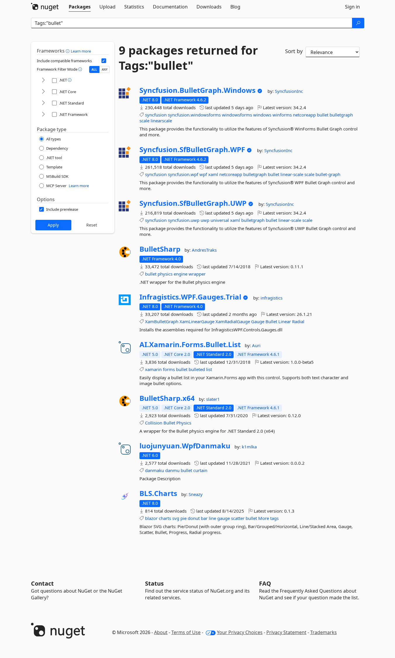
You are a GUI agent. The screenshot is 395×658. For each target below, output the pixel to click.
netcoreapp (304, 115)
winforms (282, 115)
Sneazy (196, 494)
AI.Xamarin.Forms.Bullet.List (190, 344)
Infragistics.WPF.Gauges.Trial (190, 297)
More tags (268, 518)
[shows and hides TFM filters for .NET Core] (43, 92)
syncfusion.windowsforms (194, 115)
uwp (205, 220)
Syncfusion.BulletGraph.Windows (197, 90)
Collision (153, 423)
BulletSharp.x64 (167, 398)
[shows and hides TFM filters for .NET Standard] (43, 103)
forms (169, 369)
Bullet (271, 321)
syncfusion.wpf (183, 174)
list (209, 369)
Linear (284, 321)
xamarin (153, 369)
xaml (213, 174)
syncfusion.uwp (183, 220)
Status (154, 583)
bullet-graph (327, 174)
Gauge (257, 321)
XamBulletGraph (161, 321)
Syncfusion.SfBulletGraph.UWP (192, 203)
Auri (256, 345)
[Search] (358, 23)
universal (220, 220)
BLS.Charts (158, 493)
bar (204, 518)
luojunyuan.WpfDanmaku (184, 446)
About (161, 632)
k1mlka (249, 447)
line (212, 518)
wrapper (197, 274)
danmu (172, 470)
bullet (322, 115)
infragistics (271, 298)
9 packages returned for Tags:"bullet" (188, 58)
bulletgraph (341, 115)
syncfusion (156, 115)
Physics (183, 423)
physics (165, 274)
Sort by (294, 51)
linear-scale (291, 174)
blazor (151, 518)
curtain (200, 470)
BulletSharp (159, 249)
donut (194, 518)
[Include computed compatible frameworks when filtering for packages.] (103, 60)
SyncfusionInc (289, 91)
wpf (203, 174)
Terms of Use (186, 632)
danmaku (154, 470)
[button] (68, 51)
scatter (237, 518)
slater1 (213, 399)
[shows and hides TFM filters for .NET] (43, 80)
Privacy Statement (286, 632)
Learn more (81, 51)
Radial (298, 321)
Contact (42, 583)
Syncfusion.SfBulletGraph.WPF (192, 149)
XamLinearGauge (197, 321)
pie (183, 518)
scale (144, 120)
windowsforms (237, 115)
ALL (94, 69)
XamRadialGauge (232, 321)
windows (262, 115)
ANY (105, 69)
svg (175, 518)
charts (165, 518)
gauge (223, 518)
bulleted (197, 369)
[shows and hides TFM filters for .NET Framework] (43, 114)
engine (180, 274)
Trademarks (323, 632)
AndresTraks (204, 250)
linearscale (161, 120)
